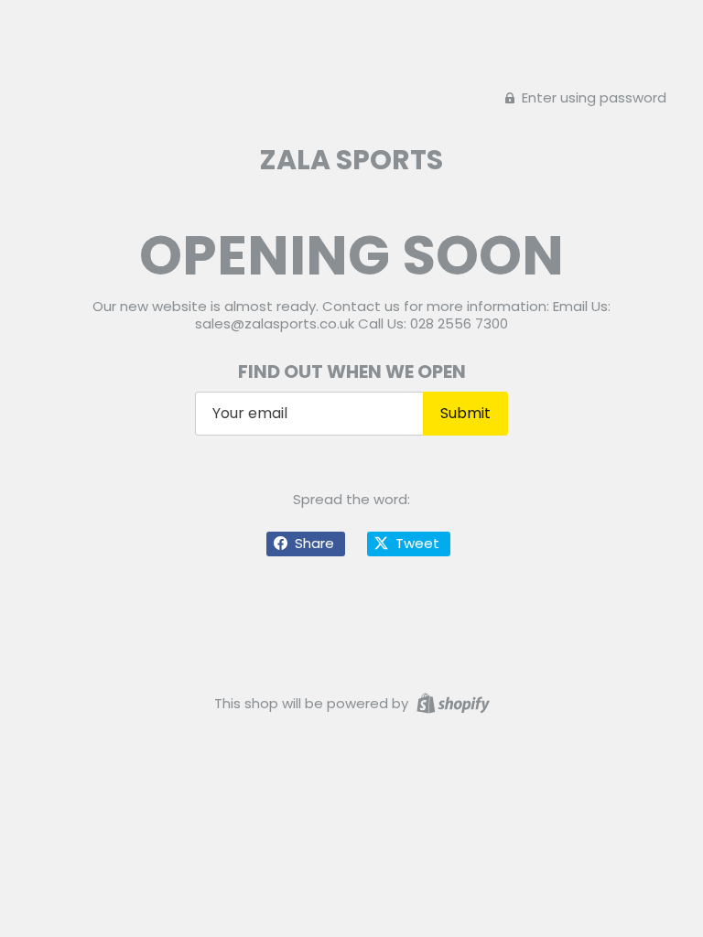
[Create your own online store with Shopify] (451, 702)
